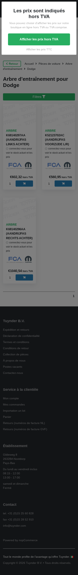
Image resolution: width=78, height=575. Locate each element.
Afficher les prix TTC (39, 49)
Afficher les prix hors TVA (39, 39)
